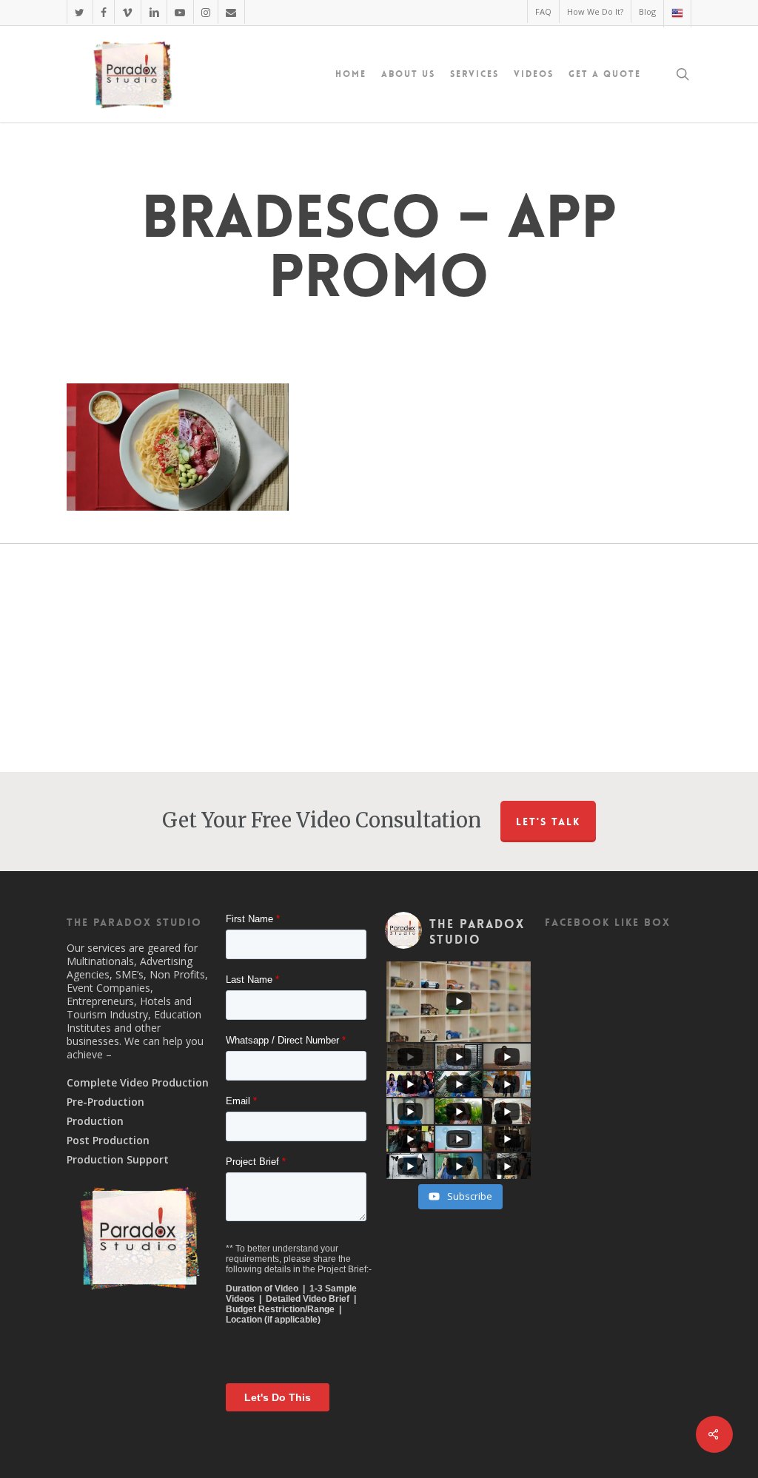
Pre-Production (105, 1102)
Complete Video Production (138, 1082)
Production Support (118, 1159)
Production (95, 1121)
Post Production (108, 1140)
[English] (677, 13)
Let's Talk (548, 821)
